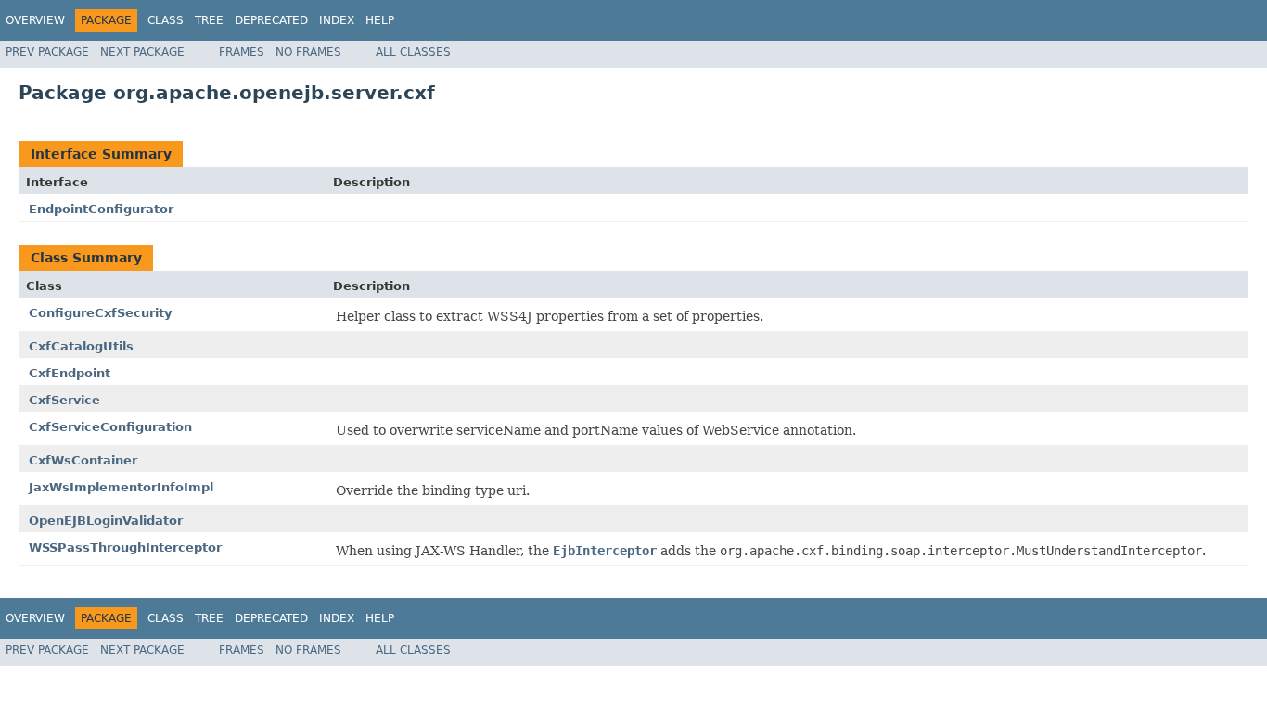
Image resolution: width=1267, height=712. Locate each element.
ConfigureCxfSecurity (100, 313)
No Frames (308, 51)
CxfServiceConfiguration (110, 427)
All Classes (413, 51)
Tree (209, 20)
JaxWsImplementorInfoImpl (121, 487)
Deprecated (271, 20)
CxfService (64, 400)
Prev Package (47, 51)
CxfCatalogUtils (81, 346)
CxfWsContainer (83, 460)
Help (379, 20)
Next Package (142, 51)
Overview (35, 20)
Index (336, 20)
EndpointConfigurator (101, 209)
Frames (241, 51)
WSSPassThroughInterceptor (125, 547)
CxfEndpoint (69, 373)
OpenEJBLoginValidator (106, 521)
